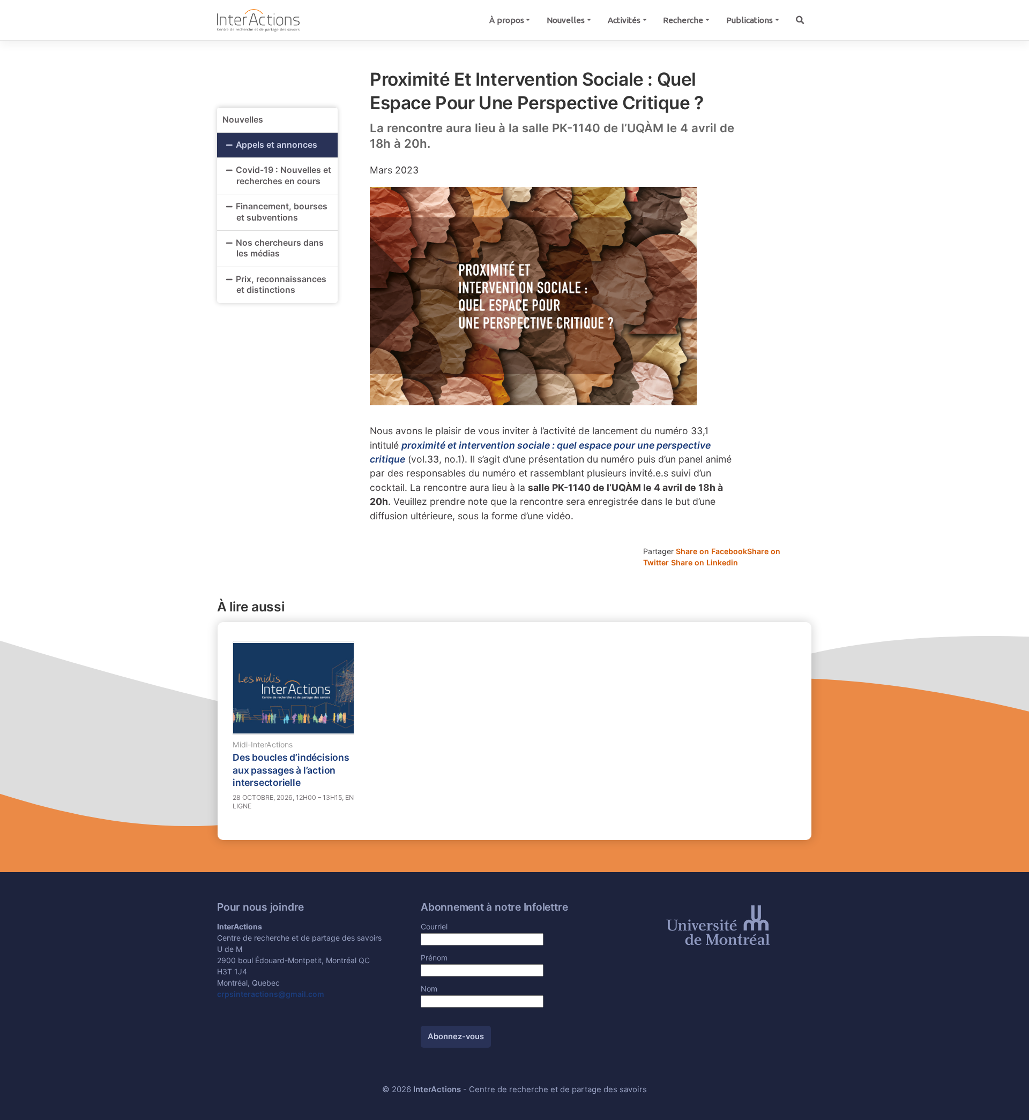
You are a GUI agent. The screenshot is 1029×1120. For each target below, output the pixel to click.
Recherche (683, 20)
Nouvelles (566, 20)
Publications (749, 20)
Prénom (434, 957)
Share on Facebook (711, 551)
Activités (624, 20)
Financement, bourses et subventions (281, 212)
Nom (429, 988)
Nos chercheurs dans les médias (280, 248)
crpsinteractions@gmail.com (270, 993)
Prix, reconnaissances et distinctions (281, 285)
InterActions (437, 1089)
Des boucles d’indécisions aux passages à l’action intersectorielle (291, 770)
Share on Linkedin (704, 562)
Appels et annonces (276, 145)
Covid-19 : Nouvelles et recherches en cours (283, 175)
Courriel (434, 926)
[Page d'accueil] (258, 19)
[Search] (799, 20)
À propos (506, 20)
